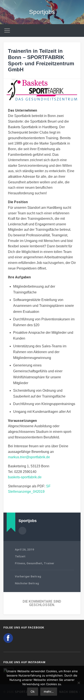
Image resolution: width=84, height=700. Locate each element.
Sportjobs (42, 12)
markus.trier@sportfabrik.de (29, 457)
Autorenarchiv (22, 531)
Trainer (49, 563)
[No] (78, 683)
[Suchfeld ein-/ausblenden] (77, 30)
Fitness (20, 563)
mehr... (49, 691)
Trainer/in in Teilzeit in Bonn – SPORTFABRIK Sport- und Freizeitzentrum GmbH (41, 60)
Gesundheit (34, 563)
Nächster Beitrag (27, 583)
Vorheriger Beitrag (28, 576)
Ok (33, 691)
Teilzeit (20, 556)
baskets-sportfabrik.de (25, 477)
